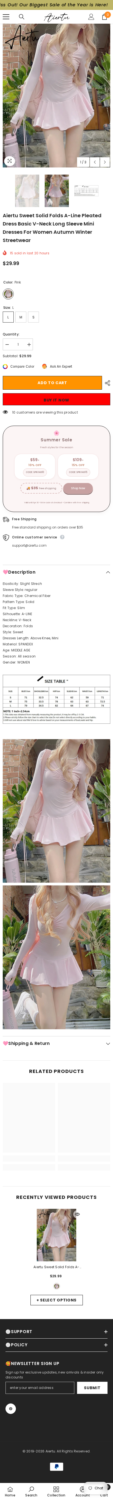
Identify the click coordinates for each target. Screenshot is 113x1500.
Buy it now (56, 400)
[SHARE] (106, 383)
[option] (56, 95)
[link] (29, 1158)
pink (56, 1286)
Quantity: (11, 334)
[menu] (6, 16)
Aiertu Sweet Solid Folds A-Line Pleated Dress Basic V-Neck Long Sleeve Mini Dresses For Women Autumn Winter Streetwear (56, 1267)
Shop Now (78, 488)
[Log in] (91, 17)
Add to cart (52, 383)
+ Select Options (56, 1300)
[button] (95, 162)
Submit (92, 1388)
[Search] (21, 16)
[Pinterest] (10, 1408)
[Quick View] (77, 1214)
